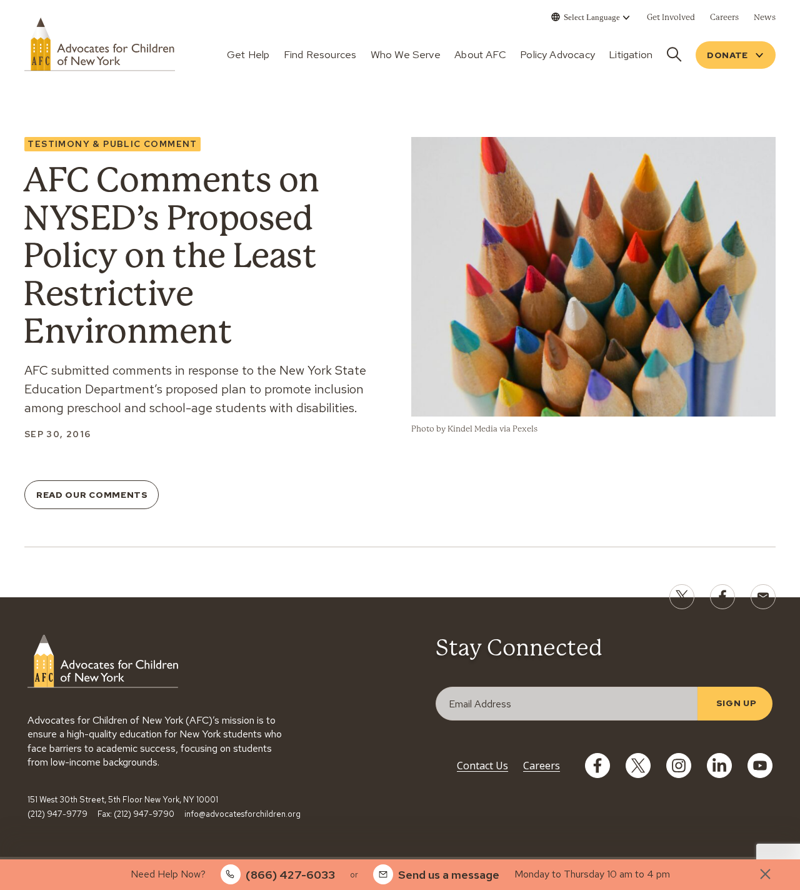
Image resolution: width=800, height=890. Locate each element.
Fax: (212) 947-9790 (136, 814)
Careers (541, 765)
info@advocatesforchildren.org (242, 814)
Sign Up (736, 703)
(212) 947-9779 (58, 814)
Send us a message (448, 874)
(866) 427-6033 (290, 874)
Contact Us (482, 765)
